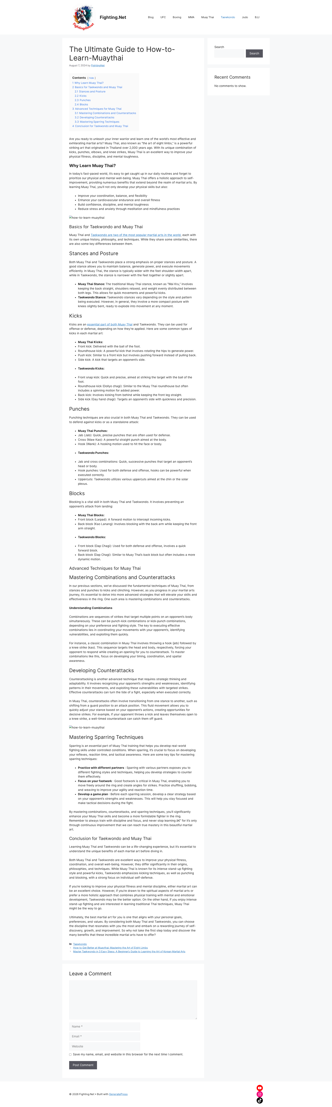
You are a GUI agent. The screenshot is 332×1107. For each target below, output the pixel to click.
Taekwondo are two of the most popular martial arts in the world (136, 235)
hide (91, 78)
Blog (151, 17)
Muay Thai (207, 17)
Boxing (177, 17)
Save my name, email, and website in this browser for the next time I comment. (128, 1054)
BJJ (257, 17)
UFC (163, 17)
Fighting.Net (113, 17)
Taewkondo (228, 17)
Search (219, 47)
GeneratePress (118, 1094)
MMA (191, 17)
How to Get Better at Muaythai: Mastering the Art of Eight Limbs (110, 947)
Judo (245, 17)
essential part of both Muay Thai (109, 324)
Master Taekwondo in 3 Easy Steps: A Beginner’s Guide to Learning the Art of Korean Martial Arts (129, 951)
